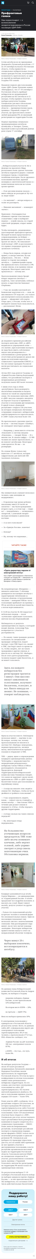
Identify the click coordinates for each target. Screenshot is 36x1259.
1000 (24, 1210)
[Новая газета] (3, 2)
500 (10, 1215)
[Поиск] (32, 3)
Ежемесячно (11, 1202)
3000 (10, 1210)
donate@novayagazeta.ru (11, 1248)
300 (25, 1215)
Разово (25, 1202)
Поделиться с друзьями (16, 1240)
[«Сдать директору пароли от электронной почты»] (18, 563)
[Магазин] (28, 3)
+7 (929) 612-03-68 (9, 1250)
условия (13, 1231)
